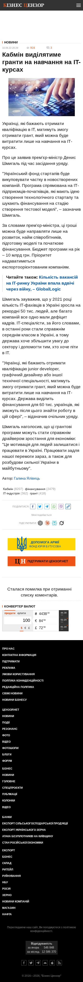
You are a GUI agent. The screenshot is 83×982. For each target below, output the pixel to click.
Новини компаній (15, 901)
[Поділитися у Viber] (61, 506)
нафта (7, 914)
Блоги (7, 754)
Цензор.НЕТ (10, 709)
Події (6, 722)
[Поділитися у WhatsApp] (54, 506)
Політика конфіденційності (22, 680)
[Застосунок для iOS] (52, 962)
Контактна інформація (19, 655)
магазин (8, 907)
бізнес (7, 856)
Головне (8, 781)
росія (6, 888)
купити (21, 613)
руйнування (11, 876)
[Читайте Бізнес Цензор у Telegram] (38, 962)
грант (38, 493)
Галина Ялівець (27, 478)
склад (7, 863)
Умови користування (18, 674)
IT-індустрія (15, 493)
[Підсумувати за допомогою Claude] (47, 522)
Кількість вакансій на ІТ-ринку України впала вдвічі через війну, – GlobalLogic (42, 283)
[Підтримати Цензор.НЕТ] (41, 561)
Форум (7, 760)
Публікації (9, 794)
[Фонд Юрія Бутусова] (41, 544)
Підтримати (11, 661)
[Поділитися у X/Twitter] (39, 506)
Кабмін (13, 489)
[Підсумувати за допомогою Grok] (61, 522)
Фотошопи (10, 748)
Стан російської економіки (22, 842)
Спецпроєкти (12, 787)
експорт (8, 850)
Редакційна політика (18, 687)
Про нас (8, 648)
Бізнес (7, 768)
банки (7, 817)
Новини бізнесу (14, 699)
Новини (11, 42)
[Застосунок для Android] (45, 962)
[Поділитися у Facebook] (32, 506)
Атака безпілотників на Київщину (27, 836)
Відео (6, 741)
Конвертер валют (19, 606)
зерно (7, 895)
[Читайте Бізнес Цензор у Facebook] (24, 962)
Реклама (8, 667)
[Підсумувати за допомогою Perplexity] (54, 522)
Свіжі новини (12, 693)
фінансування (40, 489)
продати (9, 613)
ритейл (7, 869)
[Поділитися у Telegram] (47, 506)
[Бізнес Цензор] (23, 6)
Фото (6, 735)
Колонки (8, 800)
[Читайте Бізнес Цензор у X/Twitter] (31, 962)
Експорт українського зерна (24, 829)
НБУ (5, 882)
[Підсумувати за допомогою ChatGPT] (40, 522)
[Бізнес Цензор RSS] (59, 962)
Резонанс (9, 728)
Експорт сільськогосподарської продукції (35, 823)
